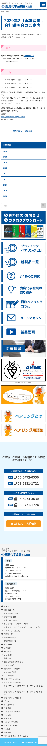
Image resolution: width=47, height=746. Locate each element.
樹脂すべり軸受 (10, 617)
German (7, 732)
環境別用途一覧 (10, 637)
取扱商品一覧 (9, 610)
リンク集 (7, 715)
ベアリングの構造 (11, 722)
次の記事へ (29, 131)
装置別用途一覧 (10, 641)
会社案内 (7, 651)
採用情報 (7, 708)
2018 (5, 196)
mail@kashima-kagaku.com (13, 116)
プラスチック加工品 (12, 631)
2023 (5, 168)
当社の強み (8, 655)
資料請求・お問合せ (12, 669)
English (7, 729)
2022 (5, 173)
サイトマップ (9, 718)
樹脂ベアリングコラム (12, 698)
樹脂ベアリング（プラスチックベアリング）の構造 (23, 687)
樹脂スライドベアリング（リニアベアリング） (22, 627)
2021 (5, 179)
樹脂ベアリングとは (12, 679)
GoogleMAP (29, 55)
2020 (5, 185)
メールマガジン (10, 705)
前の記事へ (17, 131)
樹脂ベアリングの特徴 (12, 682)
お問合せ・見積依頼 (25, 523)
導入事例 (7, 648)
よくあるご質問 (10, 672)
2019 (5, 190)
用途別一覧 (8, 634)
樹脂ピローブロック (12, 620)
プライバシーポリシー (12, 712)
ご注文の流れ (9, 675)
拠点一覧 (7, 658)
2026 (5, 151)
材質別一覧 (8, 644)
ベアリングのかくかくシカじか (16, 736)
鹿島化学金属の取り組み (13, 662)
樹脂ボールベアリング (12, 613)
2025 (5, 156)
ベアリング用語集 (11, 725)
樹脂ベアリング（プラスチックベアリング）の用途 (23, 693)
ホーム (6, 606)
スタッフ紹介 (9, 665)
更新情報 (7, 144)
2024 (5, 162)
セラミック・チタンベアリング (16, 624)
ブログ (6, 701)
